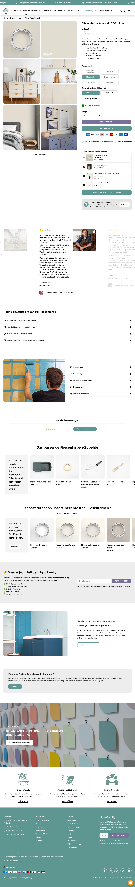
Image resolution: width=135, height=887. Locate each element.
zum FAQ (124, 204)
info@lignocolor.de (13, 827)
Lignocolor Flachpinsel (101, 183)
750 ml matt (90, 93)
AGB (106, 878)
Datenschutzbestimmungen (121, 586)
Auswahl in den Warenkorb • (107, 192)
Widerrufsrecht (126, 878)
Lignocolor (13, 878)
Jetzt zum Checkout (106, 128)
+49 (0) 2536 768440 (14, 830)
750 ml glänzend (91, 99)
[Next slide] (125, 474)
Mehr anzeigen (40, 154)
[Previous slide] (10, 474)
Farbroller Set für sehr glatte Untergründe (106, 173)
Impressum (114, 878)
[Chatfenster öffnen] (130, 883)
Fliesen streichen (16, 18)
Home (5, 18)
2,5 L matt (109, 93)
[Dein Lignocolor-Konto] (125, 11)
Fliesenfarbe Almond (100, 155)
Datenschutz (97, 878)
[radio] (91, 71)
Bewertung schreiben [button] (85, 429)
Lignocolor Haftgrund (100, 166)
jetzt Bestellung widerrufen (13, 860)
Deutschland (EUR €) (13, 867)
